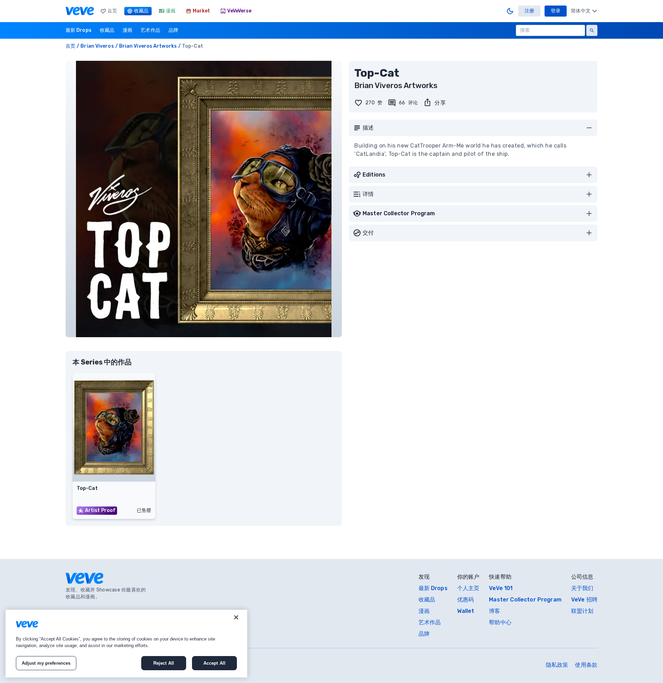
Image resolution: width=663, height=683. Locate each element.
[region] (126, 643)
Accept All (214, 663)
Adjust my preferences (46, 663)
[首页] (80, 11)
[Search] (591, 30)
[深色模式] (510, 11)
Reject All (163, 663)
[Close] (236, 617)
